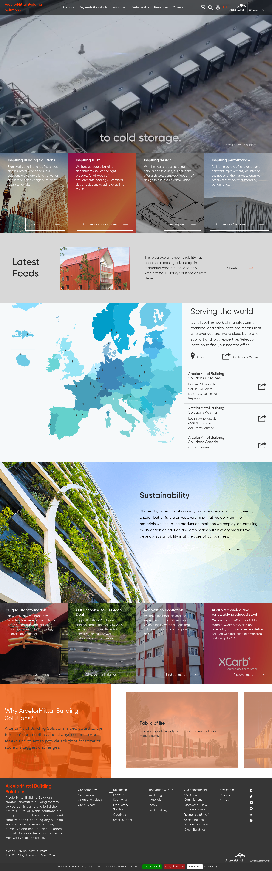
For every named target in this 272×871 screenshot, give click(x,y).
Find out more (175, 674)
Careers (224, 795)
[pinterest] (258, 821)
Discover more (243, 674)
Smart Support (123, 820)
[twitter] (258, 797)
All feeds (232, 268)
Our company (87, 790)
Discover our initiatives (101, 674)
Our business (87, 805)
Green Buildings (195, 829)
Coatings (119, 814)
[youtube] (258, 803)
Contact (225, 800)
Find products (39, 224)
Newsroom (226, 790)
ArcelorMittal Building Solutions (23, 7)
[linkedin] (258, 791)
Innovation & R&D (161, 790)
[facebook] (258, 809)
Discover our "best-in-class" (234, 224)
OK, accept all (152, 866)
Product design (159, 810)
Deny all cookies (174, 866)
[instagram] (258, 815)
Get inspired (176, 224)
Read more (234, 549)
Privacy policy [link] (210, 867)
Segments (120, 799)
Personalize (195, 866)
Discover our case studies (99, 224)
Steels (153, 805)
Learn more (41, 674)
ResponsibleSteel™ (196, 814)
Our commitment (195, 790)
